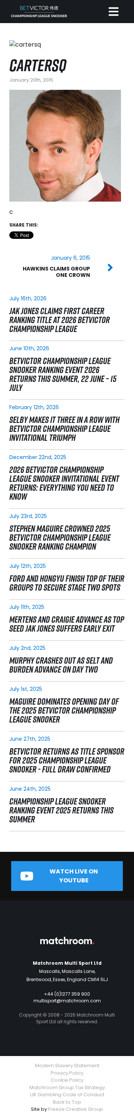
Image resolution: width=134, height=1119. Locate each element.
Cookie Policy (67, 1080)
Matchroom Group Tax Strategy (67, 1087)
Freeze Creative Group (75, 1109)
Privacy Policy (67, 1073)
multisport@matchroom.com (67, 1001)
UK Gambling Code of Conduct (67, 1094)
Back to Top (67, 1102)
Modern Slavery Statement (67, 1065)
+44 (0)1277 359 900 (67, 994)
